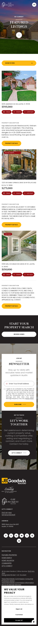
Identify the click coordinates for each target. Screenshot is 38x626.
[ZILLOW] (19, 541)
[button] (19, 453)
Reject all (19, 609)
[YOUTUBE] (22, 536)
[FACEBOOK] (6, 536)
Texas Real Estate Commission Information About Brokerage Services (18, 584)
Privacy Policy (29, 398)
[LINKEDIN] (16, 536)
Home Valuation (8, 560)
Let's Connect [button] (7, 566)
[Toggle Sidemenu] (34, 5)
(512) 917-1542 (7, 513)
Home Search (7, 558)
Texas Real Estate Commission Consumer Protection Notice (17, 580)
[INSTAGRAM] (11, 536)
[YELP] (27, 536)
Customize (19, 615)
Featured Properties (9, 555)
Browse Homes (19, 334)
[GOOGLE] (32, 536)
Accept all (19, 620)
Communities (7, 563)
